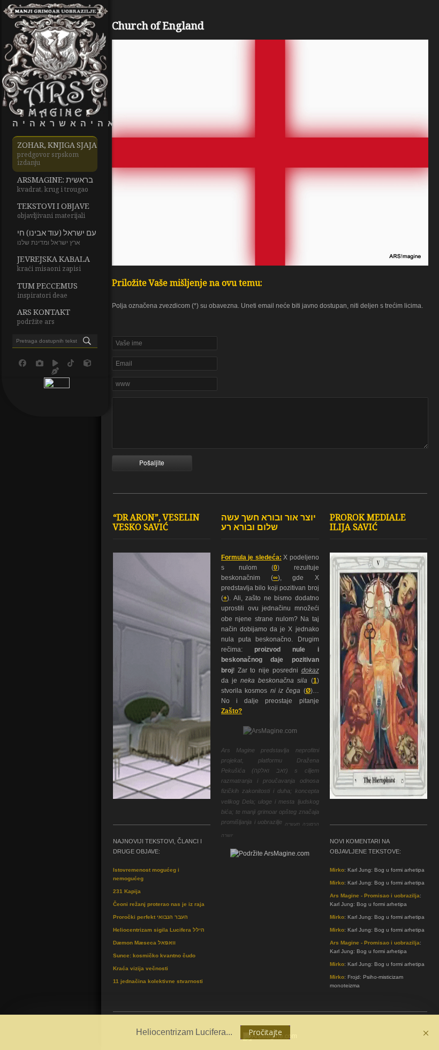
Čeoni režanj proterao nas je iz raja (159, 904)
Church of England (158, 27)
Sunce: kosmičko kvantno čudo (154, 955)
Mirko (337, 870)
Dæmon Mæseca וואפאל (144, 943)
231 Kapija (127, 891)
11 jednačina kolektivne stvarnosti (158, 981)
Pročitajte (265, 1032)
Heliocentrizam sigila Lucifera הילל (159, 930)
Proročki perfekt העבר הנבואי (150, 917)
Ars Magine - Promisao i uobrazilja (375, 895)
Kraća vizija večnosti (140, 968)
